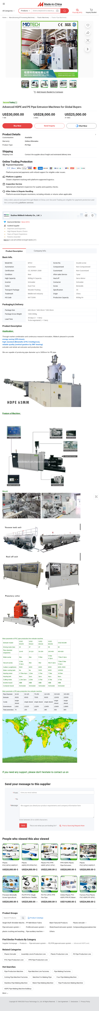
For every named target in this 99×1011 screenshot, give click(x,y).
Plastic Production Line (59, 954)
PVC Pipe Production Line (13, 960)
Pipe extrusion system (10, 927)
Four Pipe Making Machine (66, 977)
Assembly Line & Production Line (33, 954)
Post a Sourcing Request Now (72, 825)
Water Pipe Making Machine (42, 983)
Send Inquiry (49, 126)
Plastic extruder (79, 923)
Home (4, 17)
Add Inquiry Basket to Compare (50, 92)
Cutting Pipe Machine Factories (16, 977)
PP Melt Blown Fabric (34, 923)
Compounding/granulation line (84, 927)
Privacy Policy (85, 1001)
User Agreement (63, 1001)
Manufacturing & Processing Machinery (22, 17)
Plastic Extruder (10, 954)
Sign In (6, 240)
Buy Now (17, 126)
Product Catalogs (36, 918)
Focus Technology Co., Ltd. (34, 1001)
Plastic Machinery (43, 17)
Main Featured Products (59, 923)
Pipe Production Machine (13, 971)
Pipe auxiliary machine (34, 931)
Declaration (74, 1001)
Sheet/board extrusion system (61, 927)
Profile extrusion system (35, 927)
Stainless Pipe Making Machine (15, 983)
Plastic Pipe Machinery (59, 17)
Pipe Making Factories (62, 971)
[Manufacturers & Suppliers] (49, 4)
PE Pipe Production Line (82, 954)
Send (23, 825)
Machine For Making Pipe (42, 977)
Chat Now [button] (83, 126)
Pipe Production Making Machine (70, 983)
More (4, 993)
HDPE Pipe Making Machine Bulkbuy (17, 988)
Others (52, 931)
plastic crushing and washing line (14, 931)
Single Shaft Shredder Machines (14, 923)
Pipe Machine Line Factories (38, 971)
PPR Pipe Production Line (38, 960)
